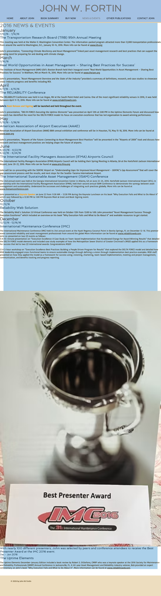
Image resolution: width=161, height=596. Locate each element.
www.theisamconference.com (14, 189)
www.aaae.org (7, 133)
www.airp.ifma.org (61, 164)
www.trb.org (96, 44)
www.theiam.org (91, 72)
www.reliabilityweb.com (64, 99)
